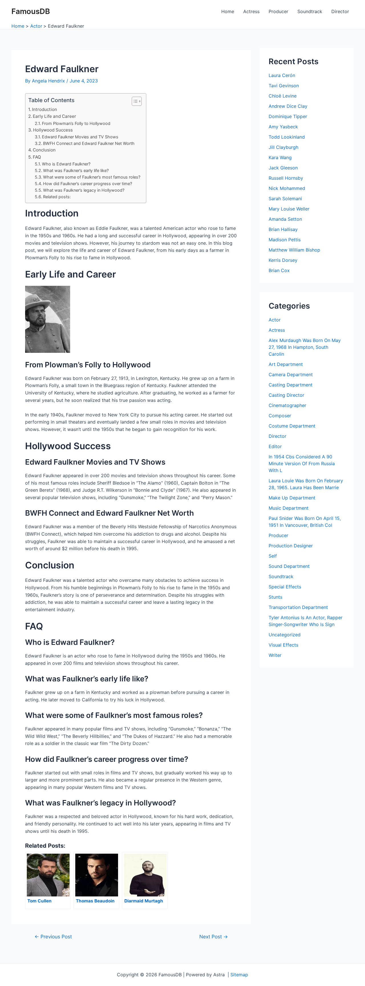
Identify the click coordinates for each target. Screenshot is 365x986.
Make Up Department (292, 498)
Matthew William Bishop (294, 250)
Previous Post (53, 936)
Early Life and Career (54, 116)
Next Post (213, 936)
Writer (275, 655)
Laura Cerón (282, 75)
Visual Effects (283, 645)
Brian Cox (279, 270)
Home (227, 11)
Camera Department (291, 374)
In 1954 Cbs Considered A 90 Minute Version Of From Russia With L (302, 463)
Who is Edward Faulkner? (66, 163)
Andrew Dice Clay (288, 106)
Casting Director (286, 395)
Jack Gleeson (283, 168)
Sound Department (289, 566)
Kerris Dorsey (283, 260)
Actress (251, 11)
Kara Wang (280, 157)
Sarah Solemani (285, 198)
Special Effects (285, 587)
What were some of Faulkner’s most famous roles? (91, 177)
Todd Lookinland (287, 137)
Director (340, 11)
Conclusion (44, 150)
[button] (133, 101)
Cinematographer (287, 405)
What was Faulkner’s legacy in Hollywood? (83, 190)
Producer (278, 11)
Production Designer (291, 545)
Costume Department (292, 426)
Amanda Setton (285, 219)
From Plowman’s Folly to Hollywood (76, 123)
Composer (280, 415)
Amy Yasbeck (283, 126)
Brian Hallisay (283, 229)
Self (273, 556)
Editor (275, 446)
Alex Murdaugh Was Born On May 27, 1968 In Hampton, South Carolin (305, 347)
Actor (275, 320)
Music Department (289, 508)
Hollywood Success (53, 130)
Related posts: (57, 196)
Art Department (286, 364)
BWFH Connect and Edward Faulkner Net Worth (89, 143)
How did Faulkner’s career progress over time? (87, 183)
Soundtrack (309, 11)
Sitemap (239, 974)
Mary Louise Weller (289, 209)
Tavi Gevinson (284, 85)
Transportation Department (298, 607)
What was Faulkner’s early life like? (76, 170)
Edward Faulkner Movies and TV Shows (80, 136)
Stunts (275, 597)
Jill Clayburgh (283, 147)
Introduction (44, 109)
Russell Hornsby (286, 178)
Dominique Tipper (288, 116)
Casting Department (291, 385)
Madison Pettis (285, 239)
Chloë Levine (283, 96)
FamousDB (30, 11)
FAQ (37, 157)
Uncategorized (285, 634)
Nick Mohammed (287, 188)
